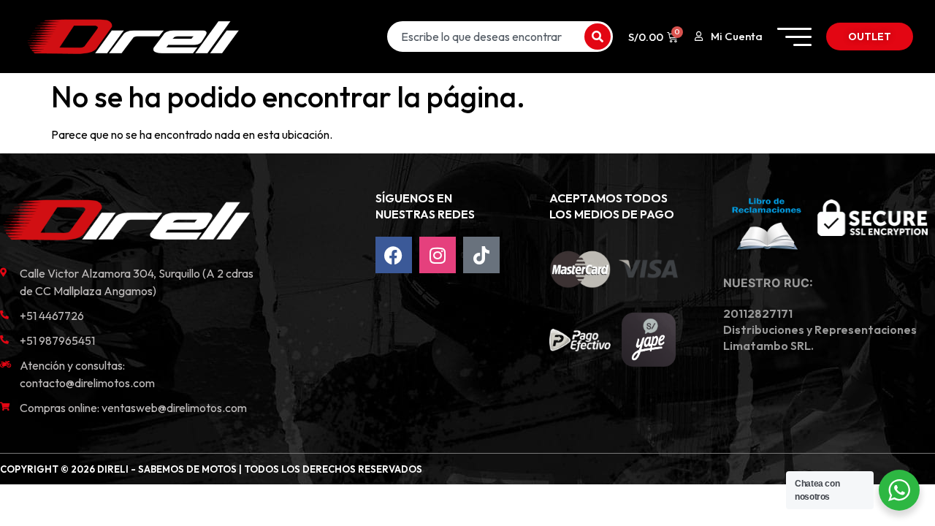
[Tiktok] (481, 255)
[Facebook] (393, 255)
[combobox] (484, 36)
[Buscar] (597, 36)
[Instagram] (437, 255)
